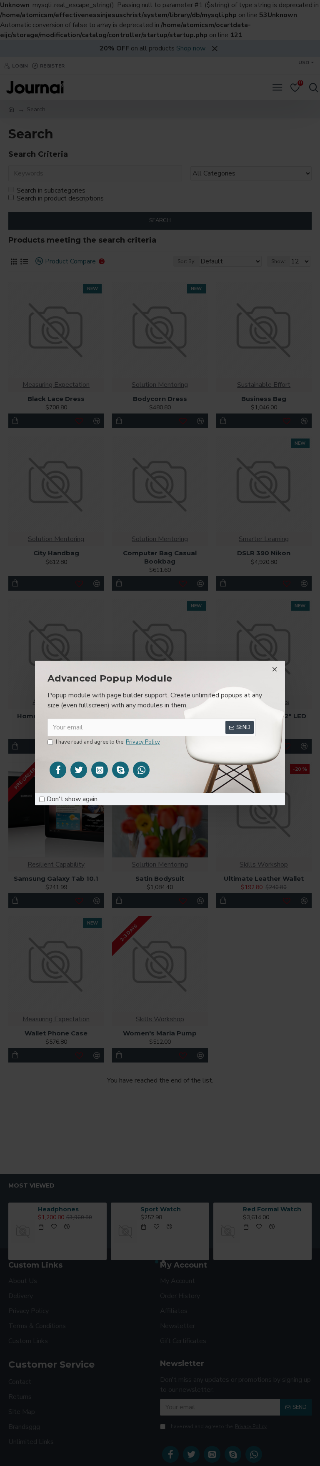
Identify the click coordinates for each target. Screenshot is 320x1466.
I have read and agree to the (108, 742)
